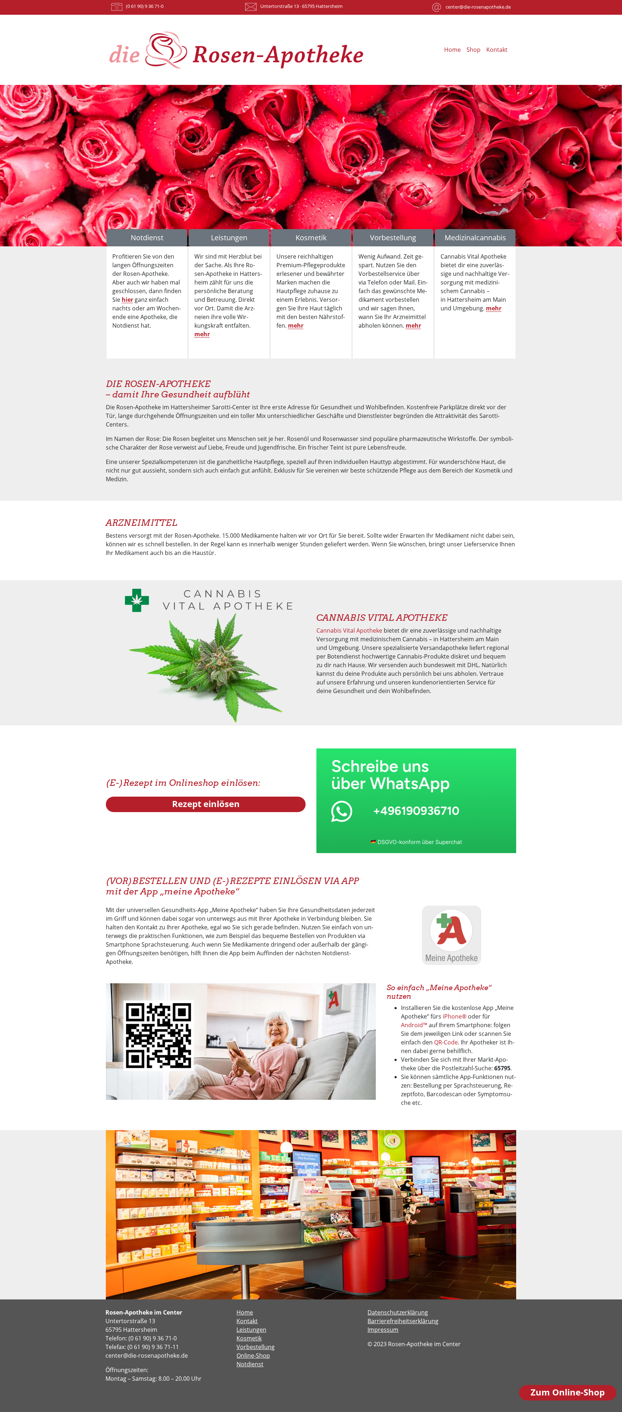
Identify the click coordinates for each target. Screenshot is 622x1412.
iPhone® (454, 1016)
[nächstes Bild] (575, 165)
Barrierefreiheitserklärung (403, 1321)
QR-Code (446, 1042)
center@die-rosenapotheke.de (478, 7)
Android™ (414, 1025)
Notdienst (147, 237)
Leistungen (229, 237)
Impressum (383, 1330)
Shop (473, 50)
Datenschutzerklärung (398, 1312)
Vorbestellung (393, 237)
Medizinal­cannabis (475, 237)
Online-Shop (253, 1355)
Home (452, 50)
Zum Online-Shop (568, 1392)
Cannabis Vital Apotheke (349, 630)
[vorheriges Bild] (46, 165)
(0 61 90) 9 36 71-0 (144, 6)
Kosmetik (311, 237)
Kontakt (497, 50)
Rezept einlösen (206, 804)
